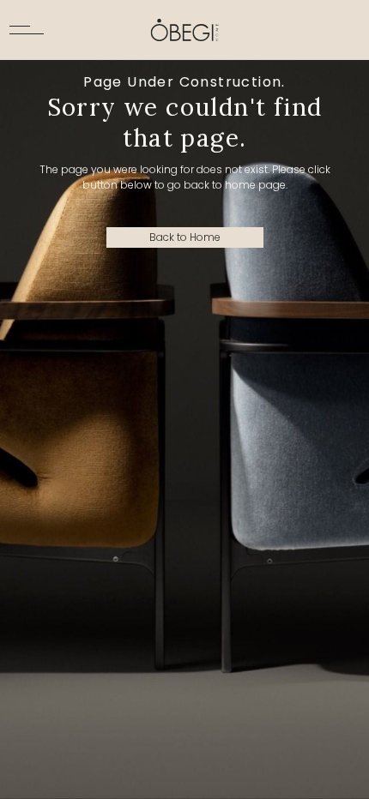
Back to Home (185, 237)
